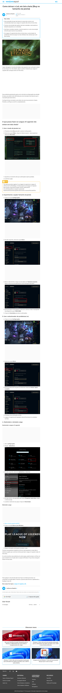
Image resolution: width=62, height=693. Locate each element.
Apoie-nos (5, 683)
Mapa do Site (49, 680)
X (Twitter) (13, 671)
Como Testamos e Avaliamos (23, 683)
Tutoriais (34, 679)
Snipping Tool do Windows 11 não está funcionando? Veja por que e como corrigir (45, 661)
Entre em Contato (6, 680)
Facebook (9, 671)
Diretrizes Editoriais (21, 678)
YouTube (16, 671)
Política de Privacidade (51, 683)
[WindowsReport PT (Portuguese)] (12, 2)
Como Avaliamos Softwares (23, 685)
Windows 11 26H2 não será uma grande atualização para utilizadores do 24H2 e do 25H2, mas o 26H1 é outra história (16, 662)
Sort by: (31, 604)
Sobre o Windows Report (8, 678)
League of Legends (19, 584)
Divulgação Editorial (21, 680)
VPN (33, 681)
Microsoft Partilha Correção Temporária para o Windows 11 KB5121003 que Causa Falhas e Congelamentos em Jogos (16, 644)
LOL (25, 584)
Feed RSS (49, 678)
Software (34, 684)
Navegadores (35, 686)
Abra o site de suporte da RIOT (12, 523)
